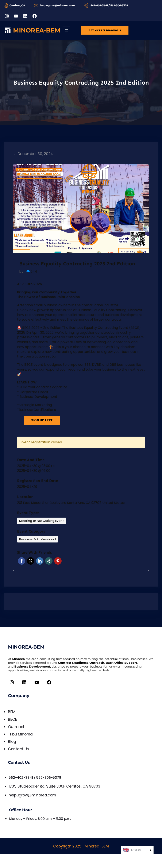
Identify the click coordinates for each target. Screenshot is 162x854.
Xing (49, 561)
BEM (11, 711)
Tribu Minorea (20, 734)
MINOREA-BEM (37, 30)
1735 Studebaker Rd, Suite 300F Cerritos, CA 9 (50, 786)
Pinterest (58, 561)
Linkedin (39, 561)
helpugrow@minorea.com (32, 795)
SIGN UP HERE (42, 420)
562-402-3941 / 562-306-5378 (35, 777)
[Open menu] (66, 30)
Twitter (30, 561)
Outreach (17, 726)
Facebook (21, 561)
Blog (12, 741)
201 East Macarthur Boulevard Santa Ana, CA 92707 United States (71, 503)
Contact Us (18, 748)
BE (10, 719)
